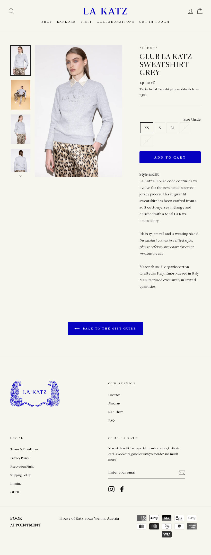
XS (146, 127)
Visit (86, 21)
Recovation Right (22, 466)
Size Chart (115, 412)
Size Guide (192, 119)
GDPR (14, 492)
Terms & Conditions (24, 449)
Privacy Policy (19, 458)
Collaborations (115, 21)
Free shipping (167, 89)
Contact (114, 395)
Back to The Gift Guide (109, 328)
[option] (78, 111)
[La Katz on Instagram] (111, 489)
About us (114, 403)
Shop (46, 21)
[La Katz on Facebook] (122, 489)
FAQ (111, 420)
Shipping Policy (20, 475)
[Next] (20, 174)
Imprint (15, 483)
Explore (66, 21)
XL (146, 140)
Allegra (148, 48)
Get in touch (154, 21)
